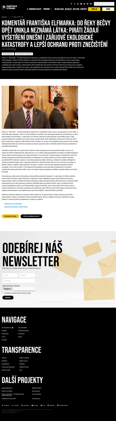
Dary (20, 370)
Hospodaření (5, 364)
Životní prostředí (8, 54)
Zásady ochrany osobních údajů (9, 412)
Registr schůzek (24, 358)
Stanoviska (5, 334)
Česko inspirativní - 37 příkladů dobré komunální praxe (13, 394)
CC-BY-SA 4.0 (11, 409)
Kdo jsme (76, 9)
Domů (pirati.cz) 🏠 (7, 327)
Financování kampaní (8, 367)
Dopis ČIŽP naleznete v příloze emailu (16, 207)
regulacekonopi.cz (7, 388)
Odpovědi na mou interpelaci (13, 203)
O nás (3, 337)
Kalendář (4, 361)
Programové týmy (23, 330)
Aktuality (68, 9)
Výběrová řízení (24, 367)
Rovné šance (36, 391)
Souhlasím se (18, 293)
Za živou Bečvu (36, 394)
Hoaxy (20, 337)
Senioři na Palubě (7, 391)
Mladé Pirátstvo (37, 388)
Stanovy (4, 358)
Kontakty (83, 9)
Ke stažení (21, 334)
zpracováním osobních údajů (22, 293)
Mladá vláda (59, 9)
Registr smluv (23, 361)
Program (4, 330)
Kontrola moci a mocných (24, 54)
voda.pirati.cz (36, 398)
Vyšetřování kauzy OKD (9, 398)
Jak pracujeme (22, 327)
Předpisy (22, 364)
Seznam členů (6, 370)
